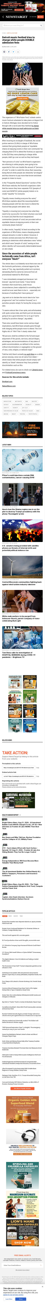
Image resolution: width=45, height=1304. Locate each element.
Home (4, 33)
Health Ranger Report (10, 815)
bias (18, 57)
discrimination (30, 57)
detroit (24, 57)
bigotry (21, 57)
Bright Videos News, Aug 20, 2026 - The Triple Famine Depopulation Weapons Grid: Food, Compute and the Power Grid (22, 886)
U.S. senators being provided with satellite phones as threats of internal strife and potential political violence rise (20, 548)
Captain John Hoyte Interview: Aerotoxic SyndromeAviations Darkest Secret (17, 898)
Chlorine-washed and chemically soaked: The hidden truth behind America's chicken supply (20, 1021)
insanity (8, 58)
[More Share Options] (18, 52)
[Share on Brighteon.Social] (4, 52)
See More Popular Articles (22, 1088)
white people (10, 59)
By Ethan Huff (5, 46)
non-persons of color (20, 58)
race (33, 58)
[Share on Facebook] (9, 52)
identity (4, 58)
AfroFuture (8, 57)
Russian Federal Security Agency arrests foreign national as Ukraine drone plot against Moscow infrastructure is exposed (21, 1014)
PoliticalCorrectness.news (15, 373)
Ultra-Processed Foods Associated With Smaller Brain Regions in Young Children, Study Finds (19, 1069)
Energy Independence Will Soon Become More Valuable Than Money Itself (20, 862)
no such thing (29, 354)
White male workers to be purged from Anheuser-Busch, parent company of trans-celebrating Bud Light (21, 618)
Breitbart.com (7, 382)
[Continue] (41, 1265)
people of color (28, 58)
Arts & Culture (12, 33)
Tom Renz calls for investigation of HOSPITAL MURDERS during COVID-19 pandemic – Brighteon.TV (18, 655)
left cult (12, 58)
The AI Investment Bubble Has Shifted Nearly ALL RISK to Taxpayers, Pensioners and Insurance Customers (21, 874)
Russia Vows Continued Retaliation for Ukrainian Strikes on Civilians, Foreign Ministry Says (20, 929)
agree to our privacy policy (13, 1295)
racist (40, 58)
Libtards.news (37, 370)
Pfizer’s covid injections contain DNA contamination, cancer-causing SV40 (18, 476)
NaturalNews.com (9, 386)
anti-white (13, 57)
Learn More (9, 1299)
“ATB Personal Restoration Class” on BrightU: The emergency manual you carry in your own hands (21, 1028)
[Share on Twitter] (13, 52)
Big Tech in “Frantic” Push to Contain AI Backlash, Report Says (21, 1002)
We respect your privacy (22, 1270)
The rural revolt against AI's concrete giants (15, 935)
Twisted (4, 59)
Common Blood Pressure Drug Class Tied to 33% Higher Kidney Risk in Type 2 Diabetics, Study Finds (19, 989)
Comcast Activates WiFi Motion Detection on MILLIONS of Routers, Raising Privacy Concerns (20, 1083)
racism (37, 58)
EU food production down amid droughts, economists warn (21, 940)
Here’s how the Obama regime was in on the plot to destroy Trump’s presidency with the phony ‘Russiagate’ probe (21, 511)
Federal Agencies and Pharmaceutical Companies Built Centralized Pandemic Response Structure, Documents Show (21, 1062)
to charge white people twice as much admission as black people (20, 128)
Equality (37, 57)
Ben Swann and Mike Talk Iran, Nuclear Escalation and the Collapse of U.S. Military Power (21, 838)
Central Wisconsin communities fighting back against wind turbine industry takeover (22, 583)
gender (40, 57)
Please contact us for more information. (14, 787)
